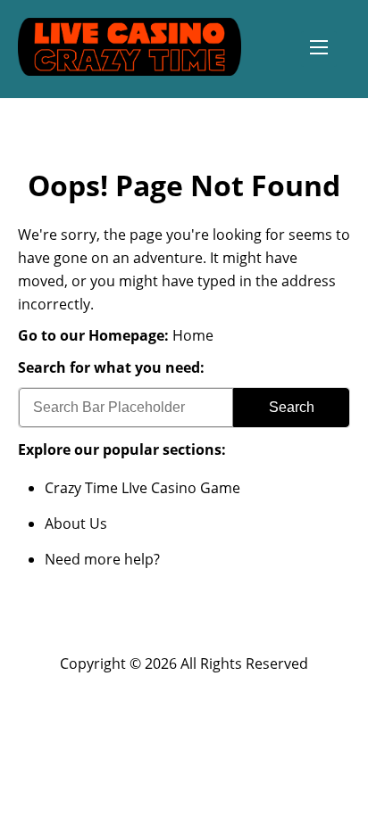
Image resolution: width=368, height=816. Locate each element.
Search (291, 407)
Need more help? (102, 559)
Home (192, 335)
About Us (76, 523)
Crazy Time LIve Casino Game (142, 488)
